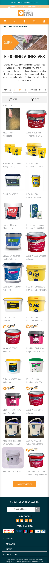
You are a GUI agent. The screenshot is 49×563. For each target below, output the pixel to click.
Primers (6, 90)
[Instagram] (30, 520)
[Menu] (5, 21)
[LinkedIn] (21, 520)
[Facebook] (17, 520)
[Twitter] (26, 520)
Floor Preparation (15, 27)
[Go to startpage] (25, 13)
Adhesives (20, 90)
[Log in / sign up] (44, 21)
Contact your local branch (31, 6)
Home (4, 27)
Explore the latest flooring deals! (24, 2)
